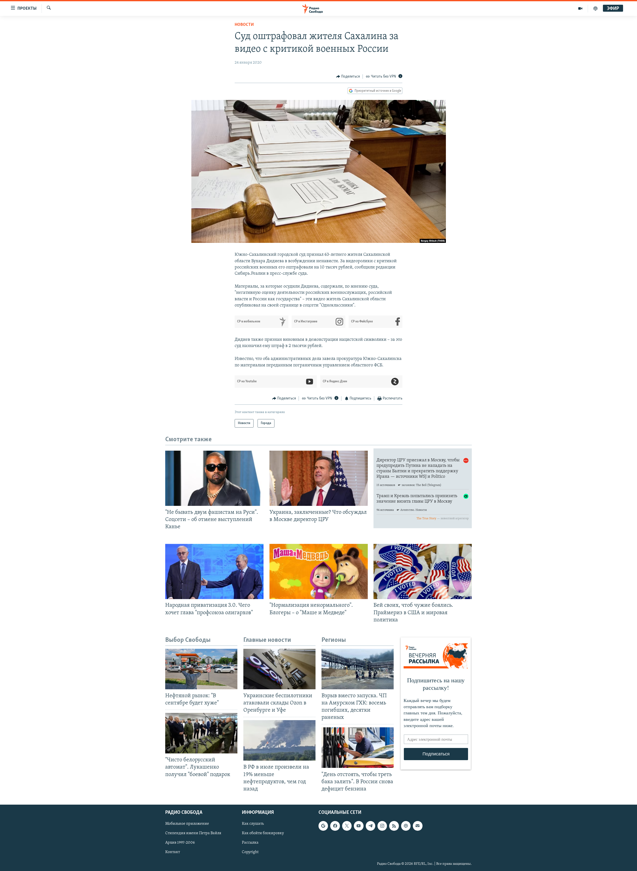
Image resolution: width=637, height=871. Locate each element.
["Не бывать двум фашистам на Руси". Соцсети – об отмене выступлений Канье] (214, 478)
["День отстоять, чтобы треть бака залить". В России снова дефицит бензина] (357, 747)
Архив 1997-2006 (180, 843)
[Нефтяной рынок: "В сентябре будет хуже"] (201, 669)
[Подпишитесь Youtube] (358, 825)
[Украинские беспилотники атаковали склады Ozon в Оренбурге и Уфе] (279, 669)
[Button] (348, 76)
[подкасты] (595, 8)
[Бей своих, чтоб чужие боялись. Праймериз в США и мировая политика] (422, 571)
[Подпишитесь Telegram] (370, 825)
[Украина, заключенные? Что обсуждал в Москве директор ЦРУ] (318, 478)
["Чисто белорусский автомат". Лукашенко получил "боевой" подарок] (201, 733)
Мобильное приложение (187, 824)
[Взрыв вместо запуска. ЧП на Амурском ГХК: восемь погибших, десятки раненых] (357, 669)
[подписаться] (417, 825)
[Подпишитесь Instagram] (382, 825)
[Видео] (580, 8)
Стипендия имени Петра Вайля (193, 833)
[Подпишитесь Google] (323, 825)
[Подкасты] (406, 825)
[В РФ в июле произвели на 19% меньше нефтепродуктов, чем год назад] (279, 740)
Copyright (250, 852)
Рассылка (250, 843)
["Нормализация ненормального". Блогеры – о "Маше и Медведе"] (318, 571)
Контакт (172, 852)
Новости (244, 25)
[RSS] (394, 825)
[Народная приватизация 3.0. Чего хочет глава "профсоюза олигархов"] (214, 571)
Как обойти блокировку (263, 833)
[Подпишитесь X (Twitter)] (347, 825)
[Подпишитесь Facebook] (335, 825)
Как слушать (253, 824)
